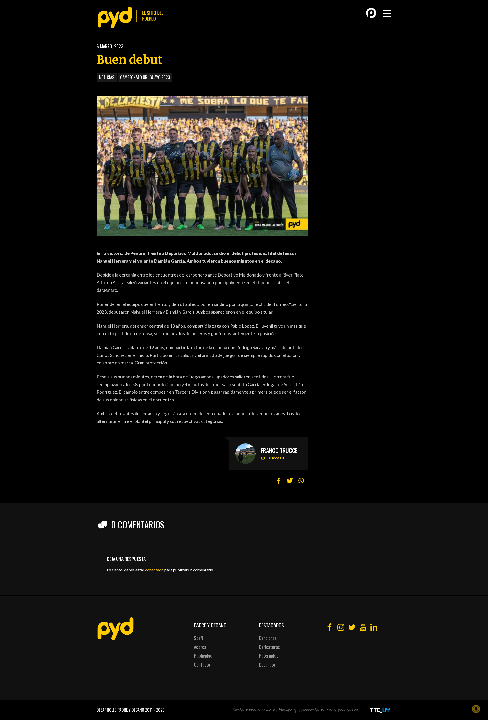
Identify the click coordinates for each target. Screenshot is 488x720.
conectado (154, 569)
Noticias (106, 77)
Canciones (268, 637)
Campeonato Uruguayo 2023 (145, 77)
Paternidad (269, 655)
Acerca (200, 646)
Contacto (202, 664)
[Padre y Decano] (132, 17)
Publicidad (203, 655)
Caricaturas (269, 646)
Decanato (267, 664)
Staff (198, 637)
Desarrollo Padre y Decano (120, 710)
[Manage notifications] (476, 709)
